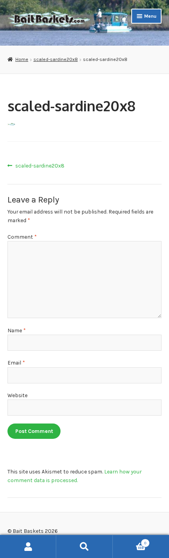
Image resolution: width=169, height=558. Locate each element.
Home (21, 59)
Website (17, 395)
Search (84, 546)
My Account (28, 546)
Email (16, 362)
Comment (22, 237)
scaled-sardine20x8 (55, 59)
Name (16, 330)
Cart (129, 540)
